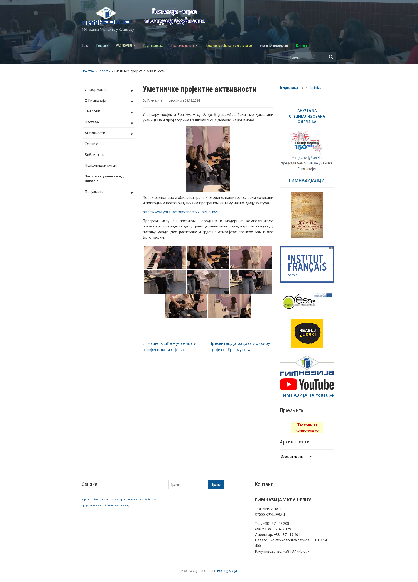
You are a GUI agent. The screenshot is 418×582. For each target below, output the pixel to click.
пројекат (87, 505)
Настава (92, 122)
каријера (129, 499)
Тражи (331, 57)
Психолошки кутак (101, 165)
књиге (139, 499)
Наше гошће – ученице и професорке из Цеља (169, 346)
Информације (96, 89)
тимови (97, 505)
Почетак (88, 71)
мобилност (150, 499)
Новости (104, 71)
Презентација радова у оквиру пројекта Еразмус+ (239, 346)
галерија (105, 499)
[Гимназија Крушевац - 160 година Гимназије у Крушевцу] (143, 15)
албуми (95, 499)
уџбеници (108, 505)
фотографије (123, 505)
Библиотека (95, 154)
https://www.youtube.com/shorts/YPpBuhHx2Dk (182, 211)
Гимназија (154, 100)
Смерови (92, 111)
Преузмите (94, 191)
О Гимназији (95, 100)
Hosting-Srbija (227, 571)
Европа (86, 499)
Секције (91, 143)
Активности (95, 132)
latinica (315, 87)
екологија (117, 499)
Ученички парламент (274, 45)
